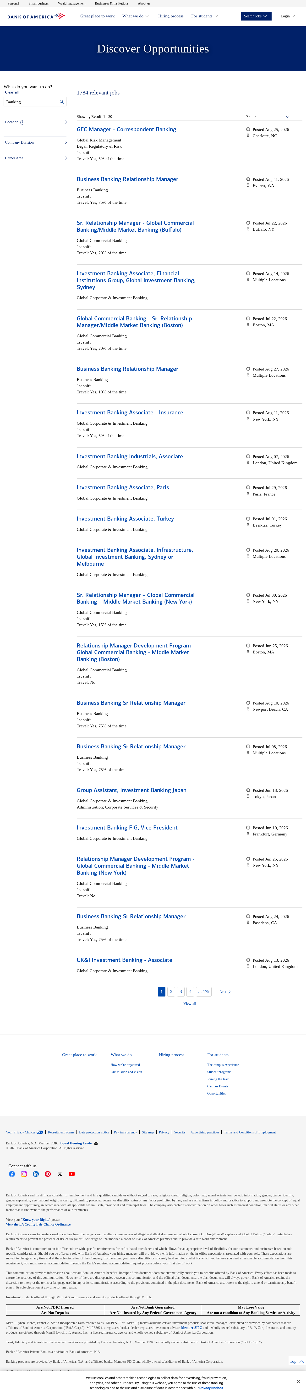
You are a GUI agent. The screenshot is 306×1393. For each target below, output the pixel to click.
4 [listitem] (190, 991)
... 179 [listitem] (203, 991)
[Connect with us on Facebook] (12, 1174)
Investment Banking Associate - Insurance (130, 413)
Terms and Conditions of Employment (250, 1132)
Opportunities (216, 1093)
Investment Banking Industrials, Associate (130, 457)
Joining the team (218, 1079)
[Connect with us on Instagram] (24, 1174)
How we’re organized (125, 1065)
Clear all (12, 92)
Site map (148, 1132)
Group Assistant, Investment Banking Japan (131, 790)
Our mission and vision (126, 1072)
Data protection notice (94, 1132)
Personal (13, 3)
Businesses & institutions (111, 3)
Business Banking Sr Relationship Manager (131, 703)
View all (189, 1004)
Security (180, 1132)
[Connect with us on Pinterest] (48, 1174)
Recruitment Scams (61, 1132)
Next (223, 991)
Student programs (219, 1072)
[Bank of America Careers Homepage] (36, 18)
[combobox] (273, 116)
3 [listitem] (181, 991)
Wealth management (71, 3)
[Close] (298, 1381)
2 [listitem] (171, 991)
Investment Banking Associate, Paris (123, 488)
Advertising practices (205, 1132)
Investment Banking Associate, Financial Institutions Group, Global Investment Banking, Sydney (136, 281)
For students (202, 16)
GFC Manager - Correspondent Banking (126, 130)
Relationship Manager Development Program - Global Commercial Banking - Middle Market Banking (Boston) (136, 653)
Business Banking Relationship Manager (127, 180)
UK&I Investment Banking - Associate (124, 960)
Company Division (19, 142)
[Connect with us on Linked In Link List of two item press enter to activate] (36, 1174)
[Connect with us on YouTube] (72, 1174)
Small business (39, 3)
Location (11, 122)
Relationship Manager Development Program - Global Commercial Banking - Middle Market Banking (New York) (136, 866)
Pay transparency (125, 1132)
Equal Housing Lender (79, 1143)
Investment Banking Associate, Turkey (125, 519)
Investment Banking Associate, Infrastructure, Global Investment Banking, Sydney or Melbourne (135, 557)
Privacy (164, 1132)
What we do (132, 16)
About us (144, 3)
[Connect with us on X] (60, 1174)
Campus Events (217, 1086)
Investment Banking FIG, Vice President (127, 828)
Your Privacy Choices (20, 1132)
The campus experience (223, 1065)
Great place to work (97, 16)
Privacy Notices (211, 1388)
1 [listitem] (162, 991)
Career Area (14, 158)
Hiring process (171, 16)
